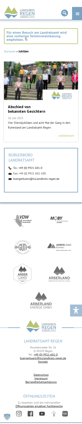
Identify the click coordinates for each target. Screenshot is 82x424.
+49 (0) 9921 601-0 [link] (46, 354)
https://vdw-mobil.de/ (23, 220)
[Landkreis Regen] (41, 326)
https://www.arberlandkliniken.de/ (59, 247)
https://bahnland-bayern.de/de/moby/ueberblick (59, 220)
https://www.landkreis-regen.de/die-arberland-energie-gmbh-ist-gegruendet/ (41, 300)
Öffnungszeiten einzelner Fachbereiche (39, 406)
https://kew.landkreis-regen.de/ (59, 273)
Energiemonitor (65, 413)
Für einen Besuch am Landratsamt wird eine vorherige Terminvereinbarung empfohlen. (37, 36)
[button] (7, 417)
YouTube (42, 413)
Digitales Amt (53, 413)
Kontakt (43, 361)
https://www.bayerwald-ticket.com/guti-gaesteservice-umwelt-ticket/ (23, 247)
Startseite (10, 51)
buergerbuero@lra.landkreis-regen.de (36, 179)
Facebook (30, 413)
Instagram (19, 413)
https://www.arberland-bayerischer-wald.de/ (23, 273)
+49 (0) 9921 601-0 (30, 168)
